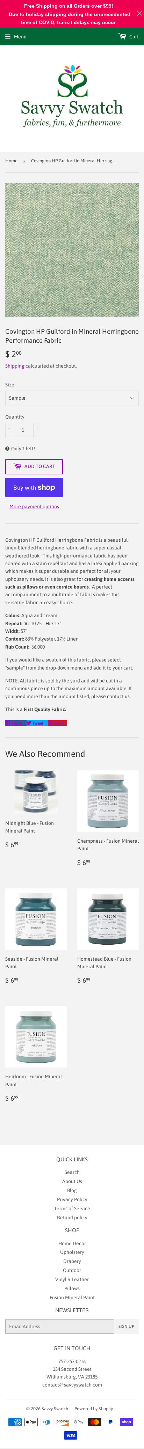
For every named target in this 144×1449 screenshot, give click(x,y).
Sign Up (126, 1326)
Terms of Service (72, 1208)
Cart (133, 36)
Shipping (14, 366)
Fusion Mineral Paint (72, 1297)
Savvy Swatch (55, 1408)
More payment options (34, 506)
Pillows (72, 1288)
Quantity (14, 417)
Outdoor (72, 1270)
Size (9, 384)
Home (11, 160)
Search (72, 1172)
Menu (20, 36)
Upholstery (72, 1252)
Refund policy (72, 1217)
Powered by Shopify (93, 1408)
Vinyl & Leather (72, 1279)
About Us (72, 1181)
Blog (72, 1190)
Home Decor (72, 1243)
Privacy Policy (72, 1199)
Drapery (72, 1261)
